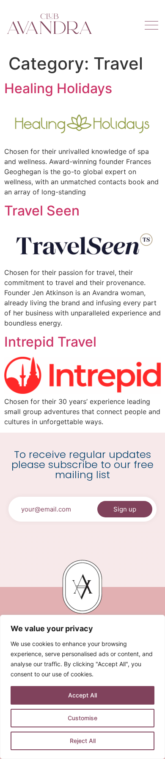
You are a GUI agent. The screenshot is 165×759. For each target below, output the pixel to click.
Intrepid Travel (50, 342)
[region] (82, 687)
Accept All (82, 695)
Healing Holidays (58, 88)
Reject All (83, 740)
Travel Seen (42, 210)
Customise (82, 717)
